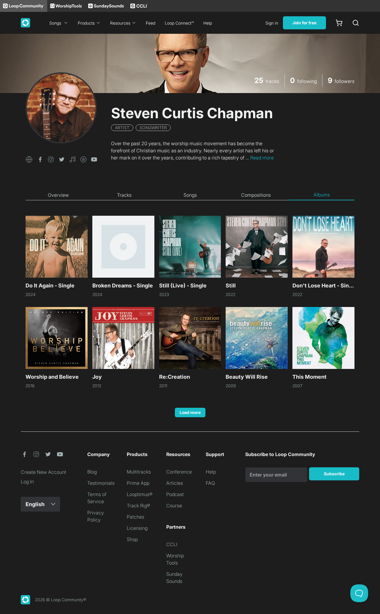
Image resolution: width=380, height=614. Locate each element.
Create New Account (43, 472)
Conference (179, 472)
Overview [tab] (58, 195)
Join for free (304, 22)
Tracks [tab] (124, 195)
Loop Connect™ (179, 22)
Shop (132, 539)
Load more (190, 412)
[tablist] (190, 195)
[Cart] (339, 22)
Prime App (138, 483)
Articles (174, 483)
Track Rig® (138, 506)
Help (207, 22)
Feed (150, 22)
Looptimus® (140, 494)
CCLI (171, 544)
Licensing (137, 528)
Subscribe (334, 473)
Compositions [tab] (256, 195)
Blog (92, 472)
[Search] (355, 22)
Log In (27, 482)
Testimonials (101, 483)
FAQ (210, 483)
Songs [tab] (190, 195)
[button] (29, 159)
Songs (55, 22)
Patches (135, 517)
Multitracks (139, 472)
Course (174, 506)
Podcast (175, 494)
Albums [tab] (322, 195)
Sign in (271, 22)
